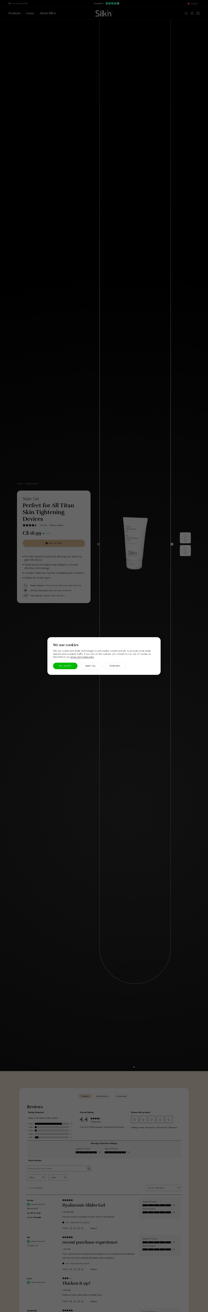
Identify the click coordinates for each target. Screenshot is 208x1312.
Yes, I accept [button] (65, 666)
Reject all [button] (90, 666)
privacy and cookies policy (82, 657)
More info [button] (115, 666)
